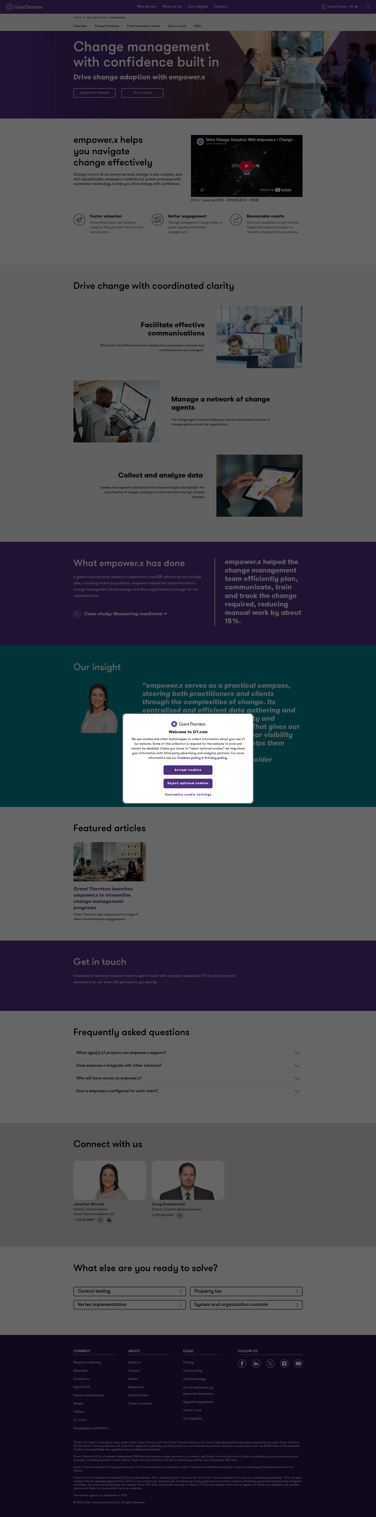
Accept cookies (187, 770)
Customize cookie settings (188, 794)
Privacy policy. (216, 758)
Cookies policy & (190, 758)
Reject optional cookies (187, 783)
